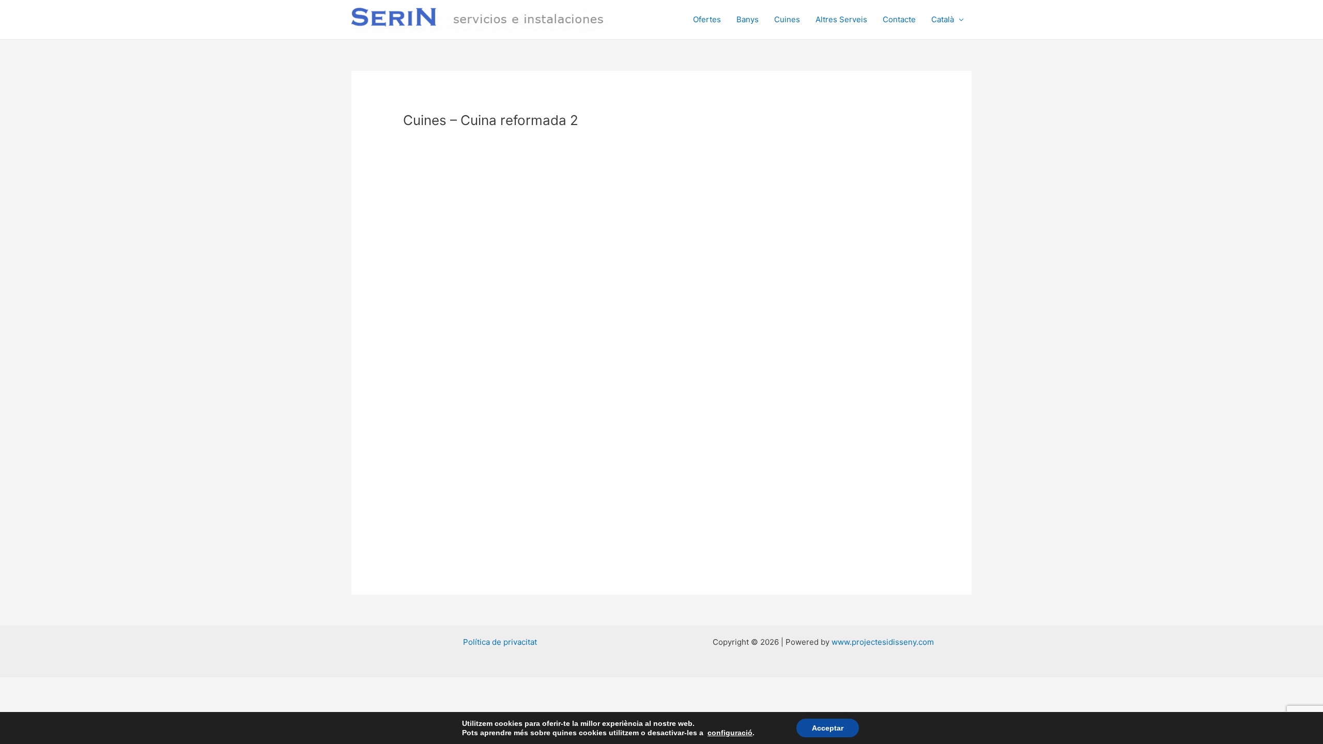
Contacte (899, 19)
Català (942, 19)
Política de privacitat (500, 642)
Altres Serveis (841, 19)
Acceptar (827, 728)
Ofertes (707, 19)
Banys (747, 19)
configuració (729, 733)
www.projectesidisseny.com (883, 642)
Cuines (787, 19)
